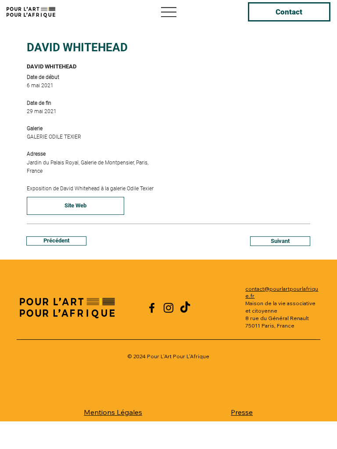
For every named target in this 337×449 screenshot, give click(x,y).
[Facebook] (151, 307)
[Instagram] (168, 307)
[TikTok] (185, 307)
